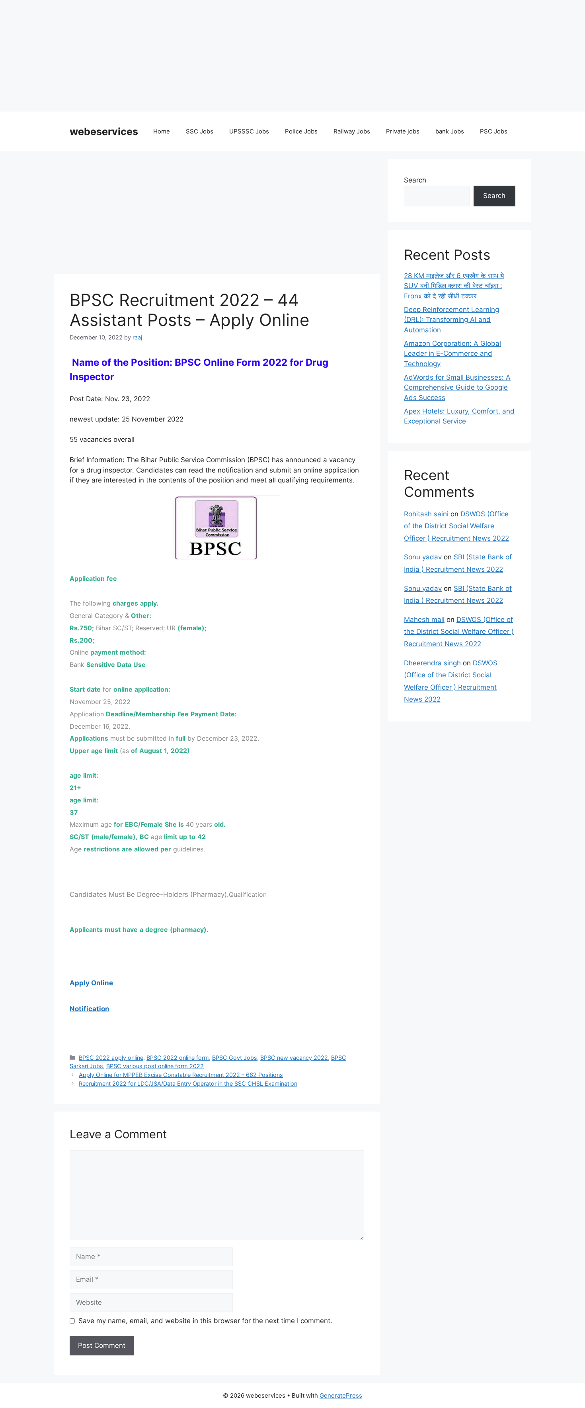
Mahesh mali (424, 620)
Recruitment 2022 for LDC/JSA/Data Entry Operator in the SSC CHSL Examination (188, 1083)
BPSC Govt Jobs (234, 1057)
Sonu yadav (423, 557)
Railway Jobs (351, 131)
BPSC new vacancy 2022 (294, 1057)
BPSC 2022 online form (177, 1057)
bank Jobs (449, 131)
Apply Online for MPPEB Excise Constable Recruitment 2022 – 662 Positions (181, 1074)
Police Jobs (301, 131)
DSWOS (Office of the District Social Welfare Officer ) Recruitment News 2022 (456, 526)
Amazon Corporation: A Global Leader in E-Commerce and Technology (452, 353)
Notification (89, 1009)
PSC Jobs (493, 131)
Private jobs (402, 131)
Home (161, 131)
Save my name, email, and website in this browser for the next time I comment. (205, 1321)
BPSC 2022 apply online (111, 1057)
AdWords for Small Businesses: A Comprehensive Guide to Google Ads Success (457, 387)
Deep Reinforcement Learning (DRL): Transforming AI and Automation (451, 320)
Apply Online (91, 983)
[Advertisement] (239, 56)
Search (415, 180)
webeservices (104, 131)
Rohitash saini (426, 514)
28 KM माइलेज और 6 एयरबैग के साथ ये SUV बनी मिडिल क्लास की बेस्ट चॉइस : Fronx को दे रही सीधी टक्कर (454, 286)
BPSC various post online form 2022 (155, 1066)
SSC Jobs (199, 131)
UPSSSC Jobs (249, 131)
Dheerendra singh (432, 663)
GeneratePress (341, 1395)
